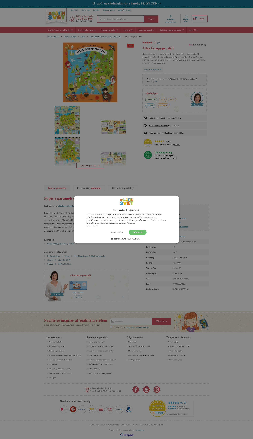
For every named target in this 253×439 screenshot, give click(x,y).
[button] (126, 239)
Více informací (92, 226)
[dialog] (126, 219)
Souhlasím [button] (138, 232)
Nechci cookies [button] (116, 232)
